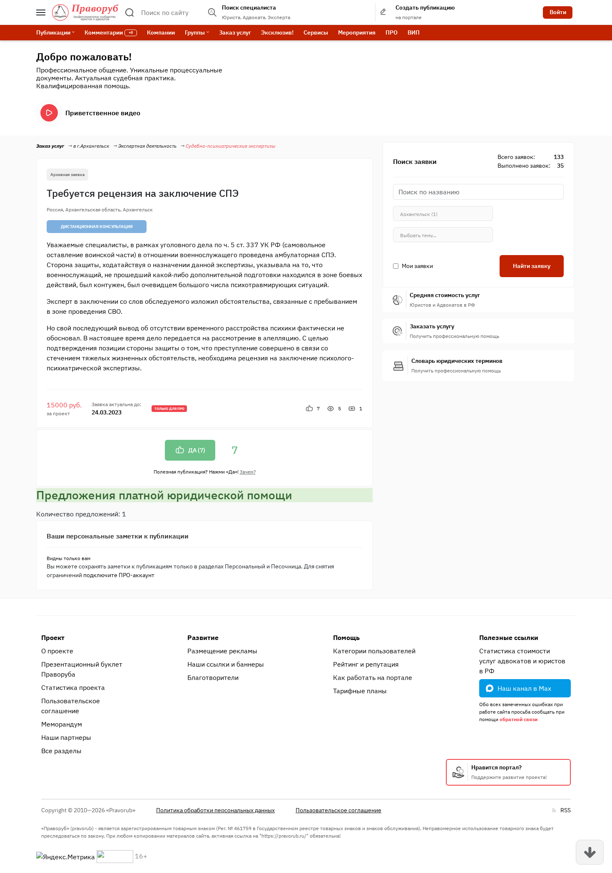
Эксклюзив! (277, 32)
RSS (565, 810)
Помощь (346, 637)
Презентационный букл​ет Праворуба (81, 669)
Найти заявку (531, 266)
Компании (161, 32)
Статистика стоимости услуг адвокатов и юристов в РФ (522, 661)
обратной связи (518, 719)
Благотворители (213, 677)
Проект (53, 637)
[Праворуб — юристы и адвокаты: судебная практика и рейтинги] (85, 12)
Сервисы (316, 32)
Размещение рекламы (222, 651)
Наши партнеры (66, 737)
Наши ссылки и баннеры (225, 664)
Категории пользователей (374, 651)
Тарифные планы (360, 691)
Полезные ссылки (508, 637)
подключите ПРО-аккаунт (118, 575)
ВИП (414, 32)
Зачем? (248, 472)
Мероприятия (357, 32)
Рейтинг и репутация (366, 664)
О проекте (57, 651)
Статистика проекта (73, 687)
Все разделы (61, 751)
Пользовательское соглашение (70, 706)
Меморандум (61, 724)
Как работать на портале (372, 677)
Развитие (203, 637)
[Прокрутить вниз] (589, 852)
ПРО (392, 32)
